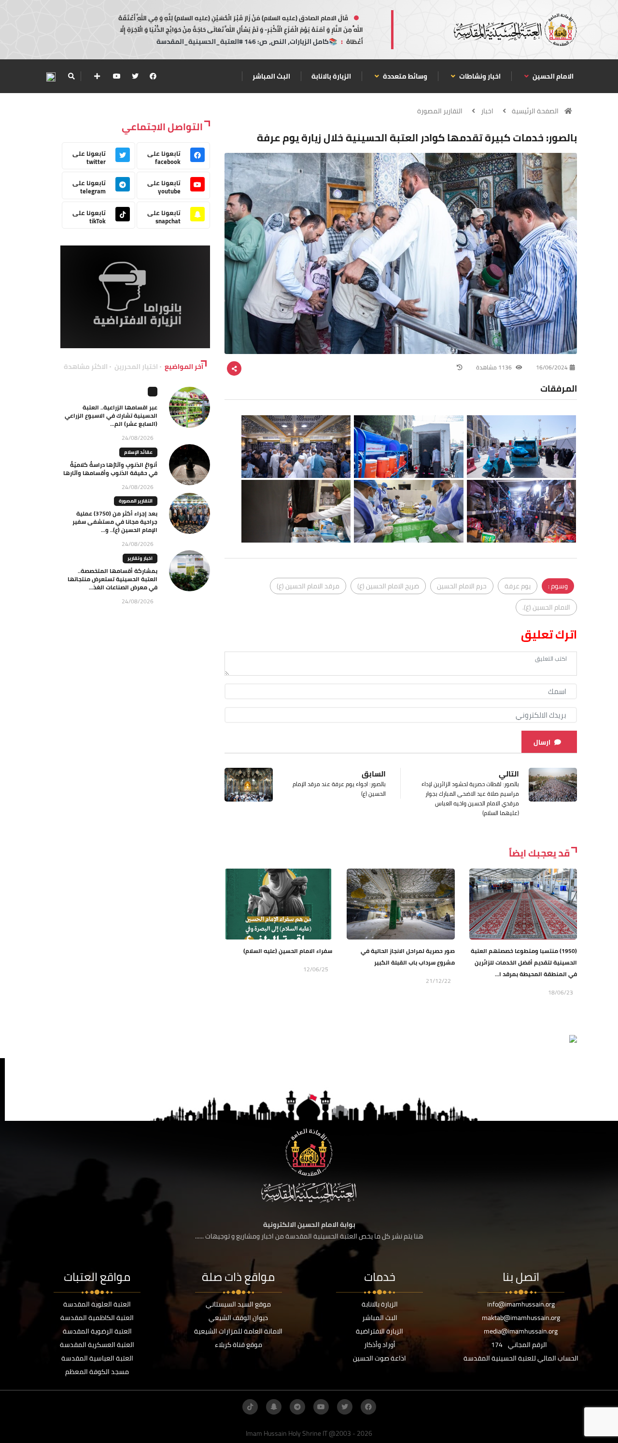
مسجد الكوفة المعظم (97, 1371)
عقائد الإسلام (138, 452)
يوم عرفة (518, 586)
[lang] (50, 76)
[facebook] (153, 76)
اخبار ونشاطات (479, 76)
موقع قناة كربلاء (238, 1344)
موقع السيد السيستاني (238, 1304)
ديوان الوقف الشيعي (238, 1317)
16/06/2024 (552, 367)
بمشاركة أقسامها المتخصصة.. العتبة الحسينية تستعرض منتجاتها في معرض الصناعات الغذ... (112, 579)
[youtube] (117, 76)
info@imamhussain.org (521, 1304)
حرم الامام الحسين (462, 586)
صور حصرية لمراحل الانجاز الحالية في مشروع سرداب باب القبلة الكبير (408, 956)
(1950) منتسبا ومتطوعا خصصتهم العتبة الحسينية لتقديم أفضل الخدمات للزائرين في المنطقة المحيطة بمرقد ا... (524, 962)
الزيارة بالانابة (331, 76)
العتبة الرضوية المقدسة (97, 1331)
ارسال (542, 742)
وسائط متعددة (404, 76)
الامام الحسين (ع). (546, 607)
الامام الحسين (552, 76)
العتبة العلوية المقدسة (97, 1304)
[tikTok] (250, 1407)
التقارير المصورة (440, 111)
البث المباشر (271, 76)
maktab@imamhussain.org (521, 1317)
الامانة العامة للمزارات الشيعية (238, 1331)
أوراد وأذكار (379, 1344)
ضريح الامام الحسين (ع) (388, 586)
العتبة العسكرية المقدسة (97, 1344)
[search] (71, 76)
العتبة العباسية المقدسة (97, 1358)
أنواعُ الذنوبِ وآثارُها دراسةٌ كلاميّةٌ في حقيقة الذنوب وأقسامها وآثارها (110, 468)
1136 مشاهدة (494, 367)
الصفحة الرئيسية (535, 111)
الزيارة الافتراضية (379, 1331)
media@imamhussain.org (521, 1331)
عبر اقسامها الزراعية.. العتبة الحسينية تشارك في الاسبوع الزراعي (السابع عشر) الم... (111, 415)
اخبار (487, 111)
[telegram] (297, 1407)
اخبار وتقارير (140, 558)
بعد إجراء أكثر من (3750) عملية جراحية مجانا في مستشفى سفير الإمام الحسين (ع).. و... (114, 521)
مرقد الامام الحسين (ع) (308, 586)
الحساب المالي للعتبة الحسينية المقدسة (521, 1358)
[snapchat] (273, 1407)
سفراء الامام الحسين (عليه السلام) (287, 950)
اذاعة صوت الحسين (379, 1358)
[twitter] (135, 76)
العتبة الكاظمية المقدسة (97, 1317)
